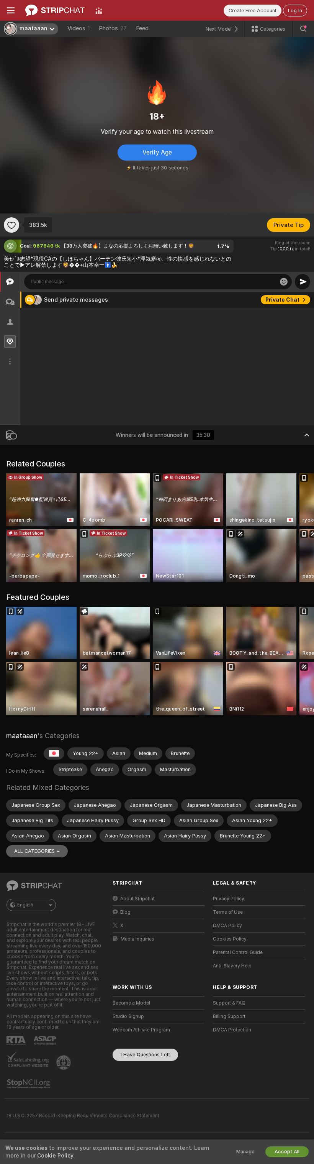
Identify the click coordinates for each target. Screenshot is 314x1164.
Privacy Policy (228, 898)
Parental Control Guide (238, 952)
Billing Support (229, 1016)
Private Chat (282, 300)
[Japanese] (54, 753)
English (25, 905)
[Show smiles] (283, 281)
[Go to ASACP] (45, 1040)
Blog (125, 912)
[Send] (302, 281)
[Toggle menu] (10, 10)
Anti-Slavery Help (232, 966)
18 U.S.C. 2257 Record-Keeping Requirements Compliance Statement (83, 1115)
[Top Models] (98, 10)
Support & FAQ (229, 1003)
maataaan (22, 736)
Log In (295, 10)
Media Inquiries (137, 939)
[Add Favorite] (11, 225)
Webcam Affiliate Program (141, 1030)
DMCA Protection (232, 1030)
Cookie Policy (55, 1156)
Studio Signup (128, 1016)
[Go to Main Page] (54, 10)
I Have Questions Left (145, 1054)
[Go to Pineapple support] (64, 1062)
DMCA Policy (227, 925)
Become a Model (131, 1003)
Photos (113, 28)
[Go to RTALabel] (17, 1040)
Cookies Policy (230, 939)
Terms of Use (228, 912)
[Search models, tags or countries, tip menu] (303, 29)
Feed (142, 28)
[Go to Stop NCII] (29, 1083)
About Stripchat (137, 898)
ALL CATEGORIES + (37, 851)
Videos (78, 28)
